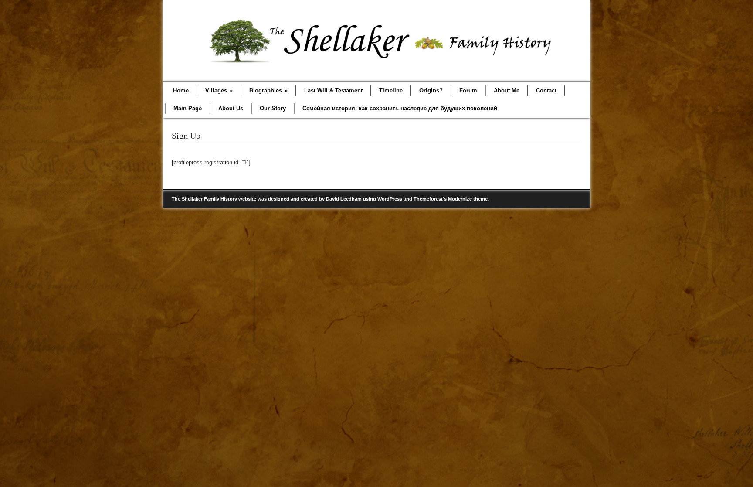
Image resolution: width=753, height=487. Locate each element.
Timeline (391, 90)
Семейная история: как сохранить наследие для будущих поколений (399, 108)
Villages (219, 90)
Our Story (273, 108)
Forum (468, 90)
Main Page (187, 108)
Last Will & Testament (333, 90)
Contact (546, 90)
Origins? (431, 90)
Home (181, 90)
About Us (230, 108)
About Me (506, 90)
